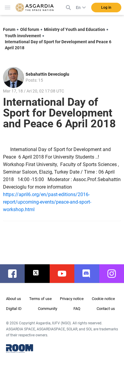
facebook (15, 273)
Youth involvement (23, 35)
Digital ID (14, 308)
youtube (65, 273)
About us (13, 298)
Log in (106, 7)
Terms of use (40, 298)
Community (47, 308)
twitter (40, 273)
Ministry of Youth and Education (74, 29)
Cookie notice (103, 298)
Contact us (106, 308)
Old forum (29, 29)
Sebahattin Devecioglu (47, 74)
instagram (114, 273)
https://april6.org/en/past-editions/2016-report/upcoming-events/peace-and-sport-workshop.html (47, 202)
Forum (9, 29)
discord (89, 273)
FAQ (76, 308)
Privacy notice (72, 298)
